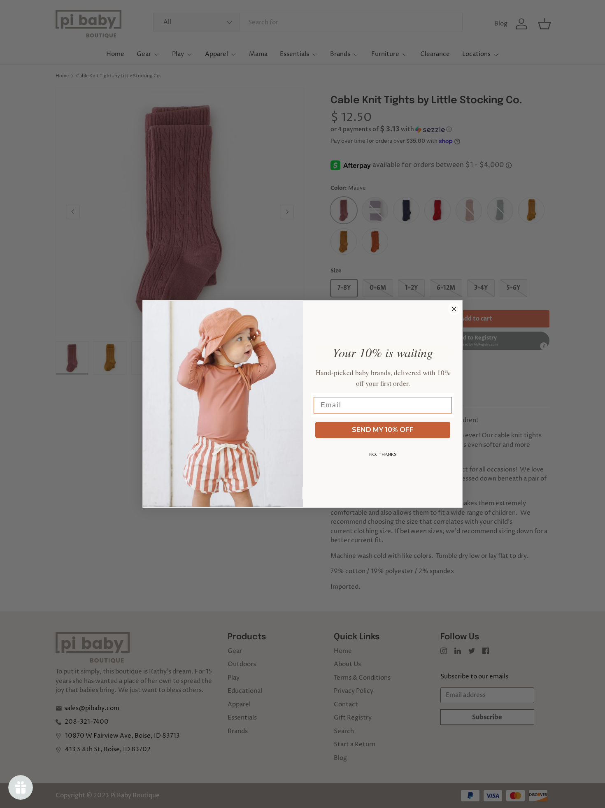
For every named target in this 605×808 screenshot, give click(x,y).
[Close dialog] (454, 309)
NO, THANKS (383, 454)
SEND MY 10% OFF (383, 430)
